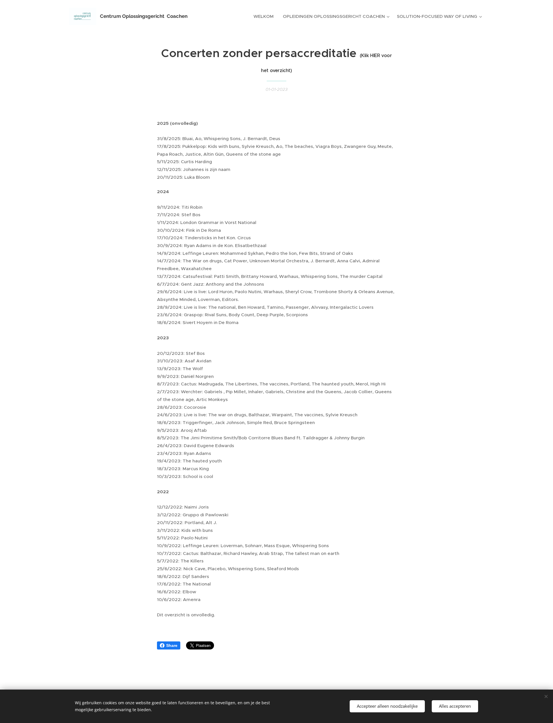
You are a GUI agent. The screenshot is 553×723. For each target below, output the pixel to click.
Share (171, 645)
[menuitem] (265, 16)
